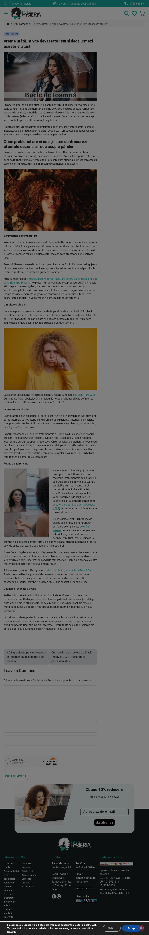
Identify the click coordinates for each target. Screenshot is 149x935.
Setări (111, 928)
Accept (132, 928)
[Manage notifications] (141, 928)
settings (11, 931)
